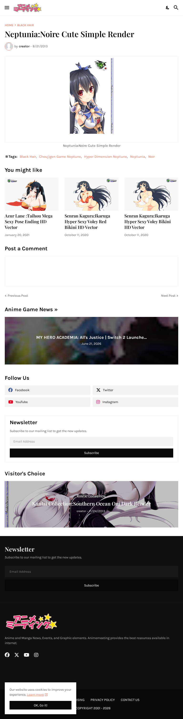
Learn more (35, 695)
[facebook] (7, 655)
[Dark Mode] (168, 8)
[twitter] (16, 655)
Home (9, 25)
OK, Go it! (40, 705)
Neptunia (137, 156)
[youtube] (26, 655)
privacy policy (103, 700)
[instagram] (36, 655)
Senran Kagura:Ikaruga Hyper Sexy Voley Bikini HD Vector (147, 221)
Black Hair (25, 25)
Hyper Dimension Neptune (105, 156)
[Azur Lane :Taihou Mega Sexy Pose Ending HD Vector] (32, 194)
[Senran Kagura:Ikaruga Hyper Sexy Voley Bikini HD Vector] (151, 194)
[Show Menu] (6, 8)
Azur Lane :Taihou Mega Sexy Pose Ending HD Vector (28, 221)
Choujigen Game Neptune (60, 156)
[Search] (176, 8)
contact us (130, 700)
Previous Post (18, 296)
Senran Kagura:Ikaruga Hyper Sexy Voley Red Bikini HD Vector (87, 221)
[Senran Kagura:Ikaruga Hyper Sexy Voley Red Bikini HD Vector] (91, 194)
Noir (151, 156)
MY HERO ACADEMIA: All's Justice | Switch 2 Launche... (91, 337)
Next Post (168, 296)
